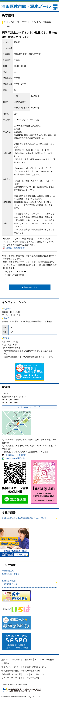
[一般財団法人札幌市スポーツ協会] (22, 690)
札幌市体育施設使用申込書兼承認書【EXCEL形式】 (24, 518)
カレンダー (39, 660)
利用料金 (50, 660)
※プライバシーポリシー (15, 271)
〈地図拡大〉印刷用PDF (15, 455)
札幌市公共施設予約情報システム (9, 582)
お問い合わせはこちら (29, 407)
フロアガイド (17, 660)
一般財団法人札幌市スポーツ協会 (10, 572)
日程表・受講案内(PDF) (16, 248)
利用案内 (5, 663)
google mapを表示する (15, 458)
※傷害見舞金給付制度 (14, 275)
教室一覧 (29, 660)
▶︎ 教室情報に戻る (29, 287)
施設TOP (5, 660)
